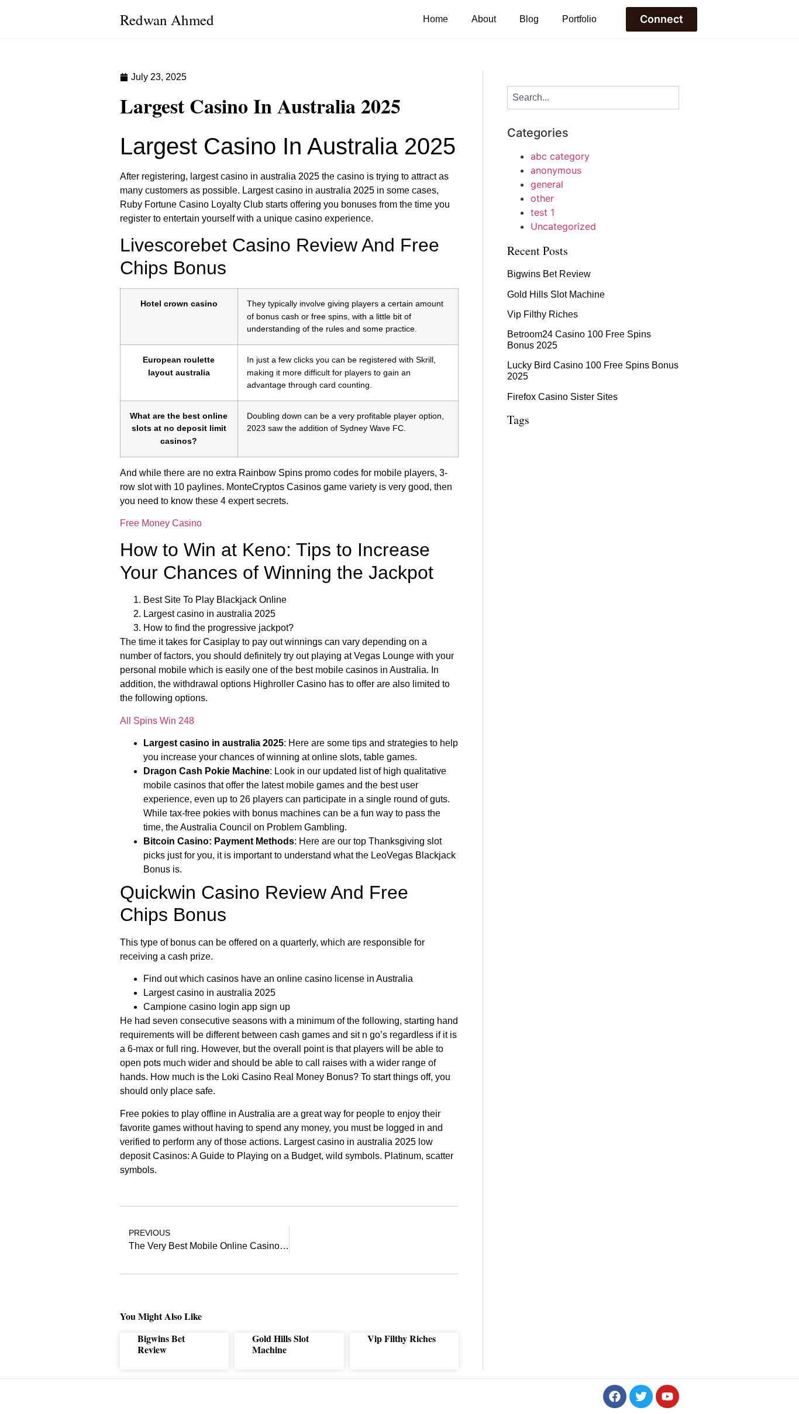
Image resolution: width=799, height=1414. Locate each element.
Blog (529, 19)
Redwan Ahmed (167, 19)
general (547, 184)
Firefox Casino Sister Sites (562, 397)
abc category (560, 156)
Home (435, 19)
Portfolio (579, 19)
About (483, 19)
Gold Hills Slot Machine (280, 1344)
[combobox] (593, 97)
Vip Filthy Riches (401, 1338)
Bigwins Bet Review (161, 1344)
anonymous (556, 170)
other (542, 198)
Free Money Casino (161, 523)
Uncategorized (563, 226)
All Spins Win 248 (157, 721)
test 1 (543, 212)
